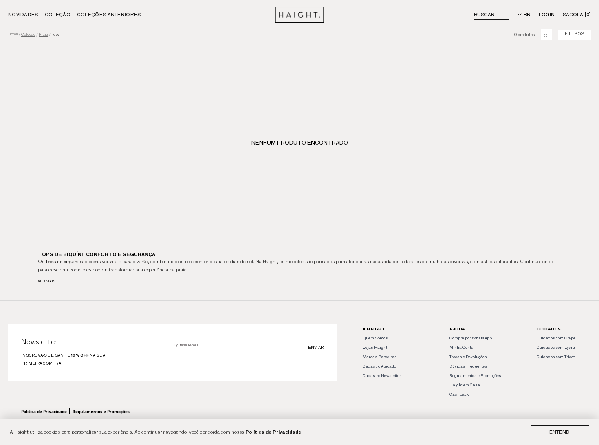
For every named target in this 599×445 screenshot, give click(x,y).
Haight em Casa (464, 385)
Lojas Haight (375, 347)
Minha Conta (461, 347)
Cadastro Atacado (379, 366)
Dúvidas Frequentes (468, 366)
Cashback (459, 394)
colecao (28, 35)
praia (43, 35)
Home (13, 34)
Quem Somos (375, 338)
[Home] (299, 15)
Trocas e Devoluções (468, 356)
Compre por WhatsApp (470, 338)
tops (55, 35)
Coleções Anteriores (109, 14)
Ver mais (47, 281)
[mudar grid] (546, 34)
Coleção (57, 14)
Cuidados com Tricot (556, 356)
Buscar (484, 14)
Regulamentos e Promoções (101, 411)
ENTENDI (560, 432)
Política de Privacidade (273, 432)
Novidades (23, 14)
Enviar (316, 347)
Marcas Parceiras (380, 356)
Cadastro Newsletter (382, 375)
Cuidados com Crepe (556, 338)
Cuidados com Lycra (556, 347)
